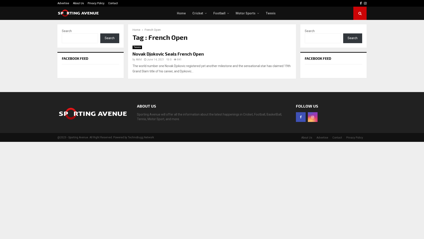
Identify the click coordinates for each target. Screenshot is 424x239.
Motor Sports (246, 13)
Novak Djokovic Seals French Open (168, 53)
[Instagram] (313, 117)
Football (219, 13)
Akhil (139, 59)
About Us (78, 3)
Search (67, 31)
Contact (113, 3)
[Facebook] (301, 117)
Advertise (63, 3)
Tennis (271, 13)
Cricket (197, 13)
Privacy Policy (96, 3)
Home (181, 13)
